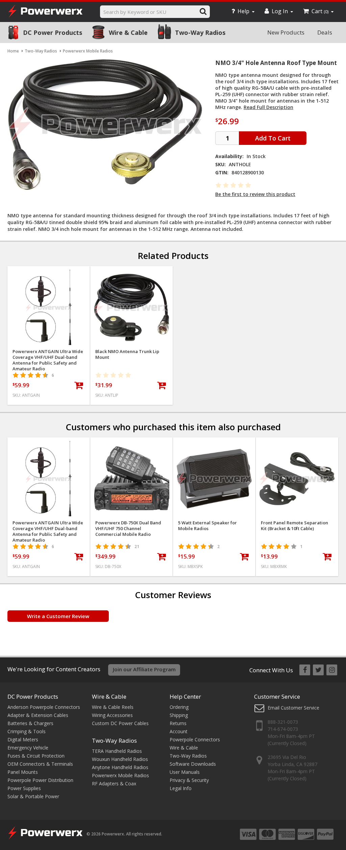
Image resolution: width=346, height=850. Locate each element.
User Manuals (185, 772)
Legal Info (181, 788)
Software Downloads (193, 764)
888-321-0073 (283, 722)
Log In (280, 11)
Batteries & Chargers (30, 723)
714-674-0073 (283, 729)
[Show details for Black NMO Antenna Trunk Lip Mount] (131, 307)
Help (243, 11)
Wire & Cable (128, 32)
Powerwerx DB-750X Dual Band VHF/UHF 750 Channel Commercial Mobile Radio (128, 528)
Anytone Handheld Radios (120, 767)
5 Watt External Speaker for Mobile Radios (207, 525)
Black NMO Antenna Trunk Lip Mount (127, 354)
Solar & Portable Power (33, 796)
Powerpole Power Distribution (40, 780)
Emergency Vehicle (27, 747)
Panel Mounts (22, 772)
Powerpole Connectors (195, 739)
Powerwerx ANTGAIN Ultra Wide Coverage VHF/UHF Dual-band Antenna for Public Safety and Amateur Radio (48, 360)
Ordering (179, 707)
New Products (285, 32)
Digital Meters (22, 739)
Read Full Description (268, 107)
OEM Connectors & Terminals (40, 764)
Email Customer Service (293, 707)
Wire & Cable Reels (112, 707)
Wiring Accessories (112, 715)
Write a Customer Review (58, 616)
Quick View (48, 274)
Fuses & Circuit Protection (36, 756)
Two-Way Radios (200, 32)
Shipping (179, 715)
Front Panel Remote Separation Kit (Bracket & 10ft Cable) (294, 525)
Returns (178, 723)
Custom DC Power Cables (120, 723)
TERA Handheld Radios (117, 751)
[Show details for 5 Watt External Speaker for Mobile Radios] (214, 479)
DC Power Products (52, 32)
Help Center (185, 696)
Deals (324, 32)
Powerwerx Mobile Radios (120, 775)
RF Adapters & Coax (114, 783)
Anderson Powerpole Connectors (43, 707)
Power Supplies (24, 788)
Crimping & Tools (26, 731)
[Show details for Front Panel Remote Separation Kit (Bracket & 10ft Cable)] (297, 479)
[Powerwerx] (45, 12)
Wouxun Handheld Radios (120, 759)
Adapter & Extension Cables (37, 715)
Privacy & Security (189, 780)
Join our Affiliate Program (144, 669)
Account (179, 731)
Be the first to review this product (255, 194)
